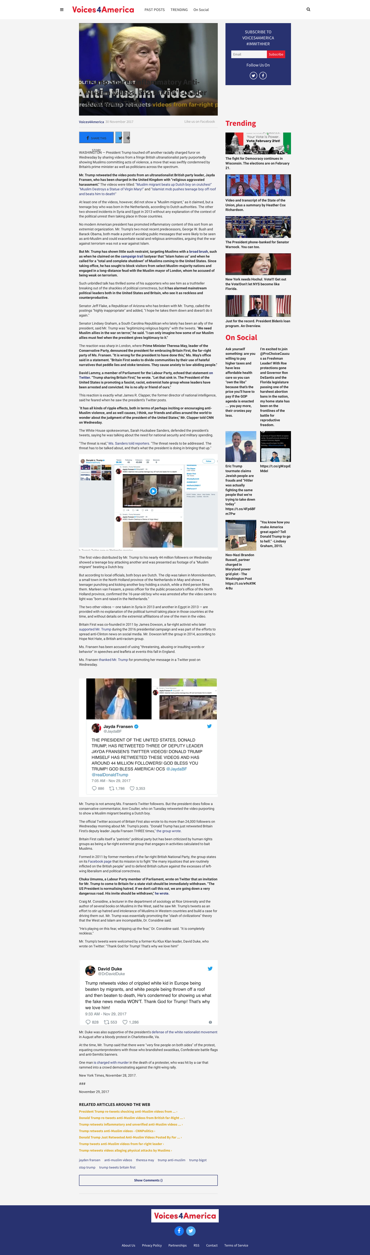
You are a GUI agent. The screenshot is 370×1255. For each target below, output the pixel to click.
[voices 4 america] (103, 9)
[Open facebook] (263, 75)
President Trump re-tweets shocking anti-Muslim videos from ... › (128, 1111)
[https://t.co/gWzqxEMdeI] (275, 446)
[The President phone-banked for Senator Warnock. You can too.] (258, 227)
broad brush (198, 252)
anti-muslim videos (118, 1160)
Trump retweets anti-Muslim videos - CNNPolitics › (117, 1131)
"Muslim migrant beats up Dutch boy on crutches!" (173, 184)
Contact (212, 1245)
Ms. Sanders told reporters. (129, 443)
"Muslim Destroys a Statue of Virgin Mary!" (111, 189)
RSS (196, 1245)
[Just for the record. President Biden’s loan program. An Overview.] (258, 306)
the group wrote (168, 831)
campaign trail (132, 256)
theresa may (145, 1160)
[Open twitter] (253, 75)
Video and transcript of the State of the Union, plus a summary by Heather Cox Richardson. (255, 205)
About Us (128, 1245)
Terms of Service (236, 1245)
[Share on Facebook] (96, 137)
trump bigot (198, 1160)
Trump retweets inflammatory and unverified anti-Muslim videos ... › (131, 1124)
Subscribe (276, 54)
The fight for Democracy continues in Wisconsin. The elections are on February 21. (257, 163)
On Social (201, 9)
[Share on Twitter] (118, 137)
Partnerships (177, 1245)
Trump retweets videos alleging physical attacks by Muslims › (125, 1150)
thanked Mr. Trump (113, 660)
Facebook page (100, 861)
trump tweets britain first (117, 1167)
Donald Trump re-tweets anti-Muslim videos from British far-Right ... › (132, 1118)
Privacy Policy (152, 1245)
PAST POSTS (155, 9)
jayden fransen (89, 1160)
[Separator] (126, 137)
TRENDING (179, 9)
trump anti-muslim (171, 1160)
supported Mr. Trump (95, 629)
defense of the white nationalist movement (184, 1032)
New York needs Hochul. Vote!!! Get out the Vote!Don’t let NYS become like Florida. (255, 284)
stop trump (87, 1167)
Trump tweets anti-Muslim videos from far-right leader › (121, 1144)
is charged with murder (111, 1062)
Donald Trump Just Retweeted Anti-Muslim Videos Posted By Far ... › (130, 1137)
